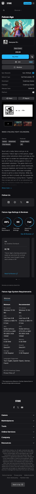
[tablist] (18, 298)
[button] (18, 188)
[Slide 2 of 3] (18, 123)
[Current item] (8, 123)
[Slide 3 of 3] (28, 123)
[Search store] (4, 10)
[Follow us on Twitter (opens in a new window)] (21, 202)
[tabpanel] (18, 327)
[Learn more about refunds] (33, 77)
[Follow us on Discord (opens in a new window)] (8, 202)
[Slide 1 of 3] (16, 279)
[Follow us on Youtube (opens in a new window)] (27, 202)
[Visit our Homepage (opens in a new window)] (15, 202)
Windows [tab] (7, 298)
